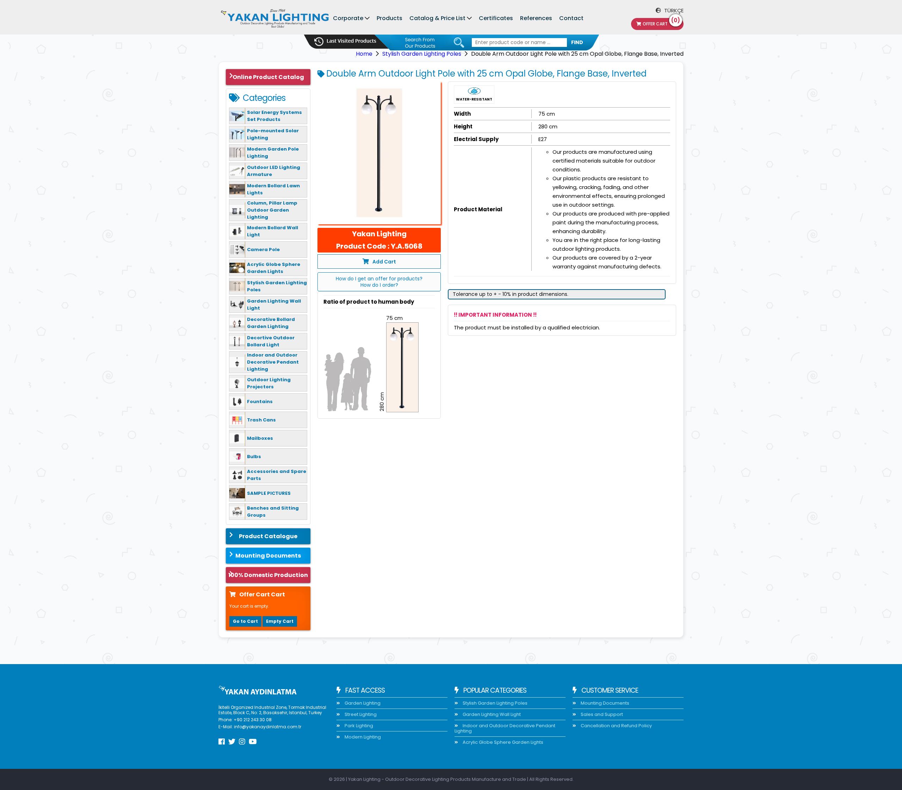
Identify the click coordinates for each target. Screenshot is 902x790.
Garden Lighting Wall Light (491, 714)
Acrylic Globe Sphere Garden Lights (502, 742)
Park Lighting (358, 725)
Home (364, 54)
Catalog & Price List (437, 18)
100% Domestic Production (268, 575)
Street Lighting (360, 714)
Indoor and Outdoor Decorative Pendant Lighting (505, 728)
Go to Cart (245, 621)
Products (389, 18)
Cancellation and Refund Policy (616, 725)
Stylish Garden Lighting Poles (421, 54)
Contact (571, 18)
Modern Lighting (362, 737)
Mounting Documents (268, 556)
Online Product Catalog (268, 77)
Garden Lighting (362, 703)
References (536, 18)
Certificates (496, 18)
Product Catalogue (268, 536)
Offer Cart (661, 22)
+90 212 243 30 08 (253, 720)
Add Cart (384, 261)
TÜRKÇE (673, 10)
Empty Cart (280, 621)
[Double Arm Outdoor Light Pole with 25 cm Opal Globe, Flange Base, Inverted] (379, 152)
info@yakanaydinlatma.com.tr (267, 727)
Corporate (348, 18)
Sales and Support (601, 714)
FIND (577, 42)
